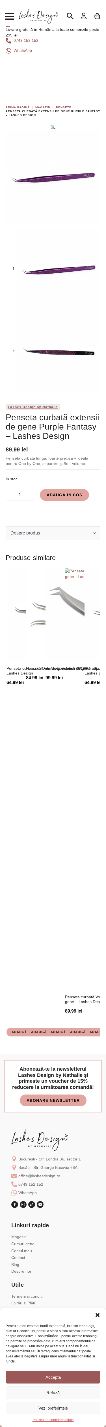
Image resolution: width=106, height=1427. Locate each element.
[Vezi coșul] (97, 16)
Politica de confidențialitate (53, 1420)
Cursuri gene (22, 1244)
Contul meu (21, 1251)
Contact (18, 1257)
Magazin (42, 107)
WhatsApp (27, 1192)
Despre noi (21, 1271)
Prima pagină (18, 107)
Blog (15, 1264)
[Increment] (29, 495)
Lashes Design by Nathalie (33, 407)
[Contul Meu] (83, 16)
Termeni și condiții (27, 1296)
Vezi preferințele (53, 1408)
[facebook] (14, 1204)
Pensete (64, 107)
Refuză (53, 1392)
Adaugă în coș (64, 495)
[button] (97, 1315)
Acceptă (53, 1377)
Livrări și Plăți (23, 1303)
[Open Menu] (9, 16)
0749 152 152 (30, 1184)
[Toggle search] (70, 16)
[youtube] (40, 1204)
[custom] (31, 1204)
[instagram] (23, 1204)
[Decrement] (10, 495)
